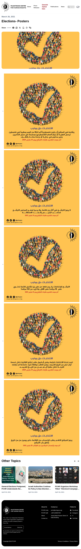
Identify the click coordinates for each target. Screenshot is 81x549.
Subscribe (19, 527)
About (29, 6)
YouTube (71, 518)
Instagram (71, 513)
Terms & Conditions (63, 541)
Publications (54, 6)
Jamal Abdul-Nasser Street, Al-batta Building (59, 516)
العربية (77, 6)
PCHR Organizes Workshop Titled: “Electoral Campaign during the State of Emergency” (66, 487)
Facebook (71, 510)
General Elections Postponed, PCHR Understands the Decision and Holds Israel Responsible (14, 487)
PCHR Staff (44, 513)
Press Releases (36, 7)
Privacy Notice (74, 541)
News (62, 6)
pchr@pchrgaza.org (56, 510)
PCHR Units (44, 510)
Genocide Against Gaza (45, 6)
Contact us (44, 518)
